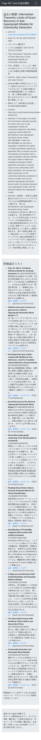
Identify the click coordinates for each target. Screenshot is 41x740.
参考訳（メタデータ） (22, 395)
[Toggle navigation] (36, 3)
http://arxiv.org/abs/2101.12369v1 (22, 34)
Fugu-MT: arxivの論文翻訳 (15, 3)
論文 (10, 301)
